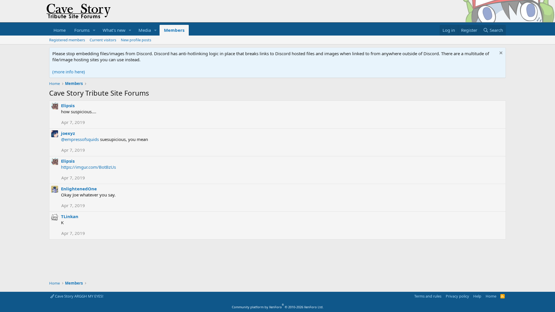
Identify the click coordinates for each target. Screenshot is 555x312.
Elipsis (68, 105)
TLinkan (69, 216)
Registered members (67, 39)
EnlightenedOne (79, 189)
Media (144, 30)
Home (59, 30)
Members (174, 30)
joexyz (68, 133)
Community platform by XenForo (277, 307)
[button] (94, 30)
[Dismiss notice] (500, 54)
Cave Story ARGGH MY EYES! (78, 296)
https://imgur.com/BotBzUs (88, 167)
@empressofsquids (80, 139)
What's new (114, 30)
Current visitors (103, 39)
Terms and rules (427, 296)
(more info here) (68, 72)
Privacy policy (457, 296)
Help (477, 296)
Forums (82, 30)
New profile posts (136, 39)
